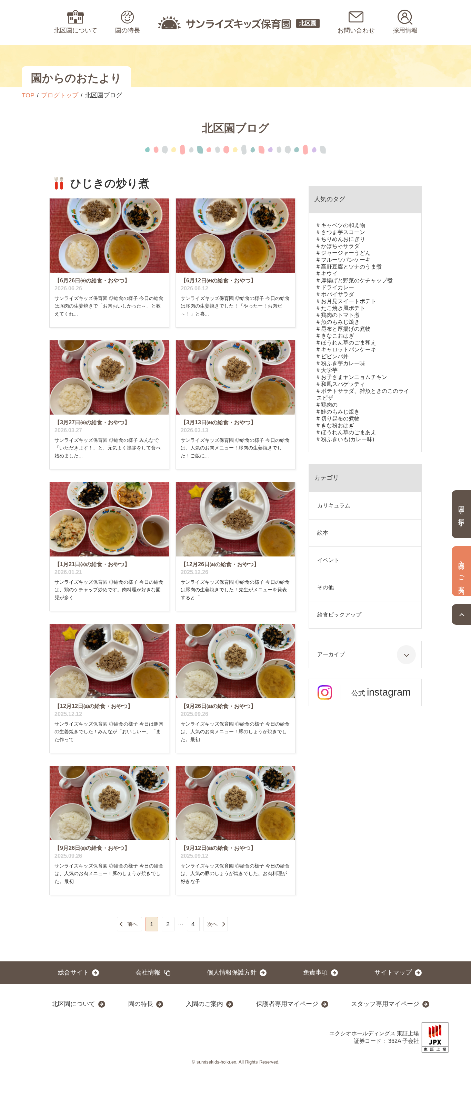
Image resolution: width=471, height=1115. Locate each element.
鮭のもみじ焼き (340, 412)
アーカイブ (331, 654)
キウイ (329, 274)
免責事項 (315, 972)
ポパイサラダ (337, 294)
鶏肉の (329, 405)
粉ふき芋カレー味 (343, 363)
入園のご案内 (204, 1003)
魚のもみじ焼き (340, 322)
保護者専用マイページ (287, 1003)
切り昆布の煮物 (340, 418)
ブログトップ (59, 95)
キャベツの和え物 (343, 225)
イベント (328, 560)
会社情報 (148, 972)
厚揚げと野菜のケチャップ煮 (357, 280)
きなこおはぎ (337, 336)
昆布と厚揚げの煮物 (346, 329)
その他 (325, 587)
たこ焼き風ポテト (343, 308)
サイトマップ (393, 972)
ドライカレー (337, 287)
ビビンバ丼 (335, 356)
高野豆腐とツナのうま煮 (351, 267)
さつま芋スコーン (343, 232)
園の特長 (140, 1003)
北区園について (73, 1003)
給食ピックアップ (339, 615)
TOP (28, 95)
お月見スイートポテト (348, 301)
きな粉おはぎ (337, 425)
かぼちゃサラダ (340, 246)
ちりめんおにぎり (343, 239)
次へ (212, 924)
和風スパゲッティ (343, 384)
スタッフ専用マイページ (385, 1003)
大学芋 (329, 370)
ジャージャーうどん (346, 253)
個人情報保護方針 (232, 972)
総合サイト (73, 972)
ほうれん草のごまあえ (348, 432)
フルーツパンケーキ (346, 260)
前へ (132, 924)
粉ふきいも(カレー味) (347, 439)
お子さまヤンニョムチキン (354, 377)
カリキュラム (333, 505)
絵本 (322, 533)
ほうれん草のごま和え (348, 343)
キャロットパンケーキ (348, 349)
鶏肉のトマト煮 (340, 315)
